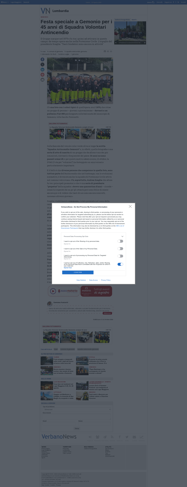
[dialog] (93, 243)
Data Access (93, 280)
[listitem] (93, 236)
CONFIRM (78, 272)
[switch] (120, 241)
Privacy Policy (105, 280)
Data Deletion (81, 280)
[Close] (131, 207)
